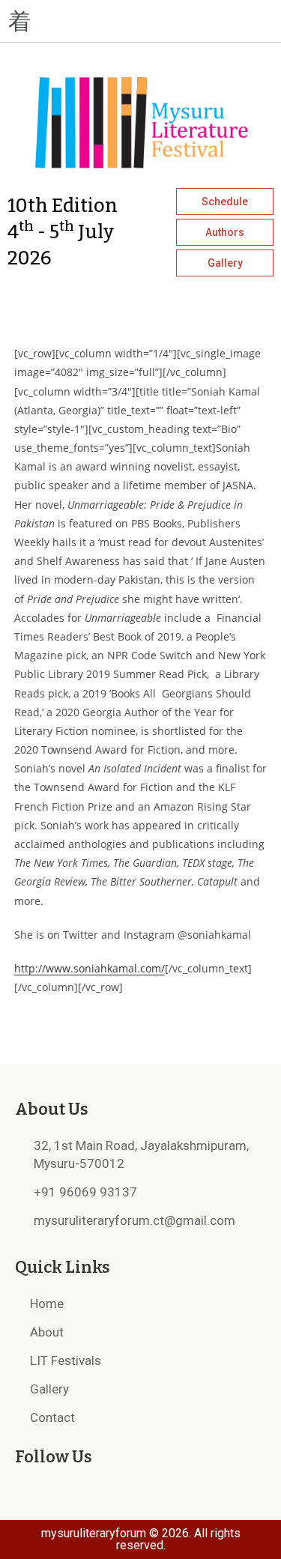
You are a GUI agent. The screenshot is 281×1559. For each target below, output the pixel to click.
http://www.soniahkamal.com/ (89, 968)
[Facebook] (179, 20)
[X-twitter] (233, 20)
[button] (70, 20)
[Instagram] (206, 20)
